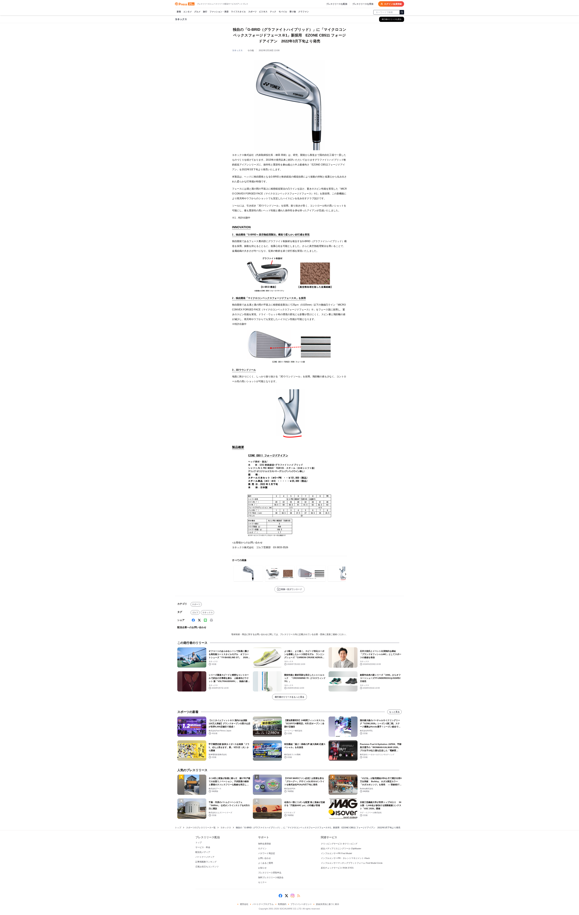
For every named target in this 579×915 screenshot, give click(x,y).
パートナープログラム (263, 904)
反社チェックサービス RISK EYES (337, 868)
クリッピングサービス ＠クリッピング (339, 843)
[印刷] (211, 620)
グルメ (197, 11)
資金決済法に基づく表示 (327, 904)
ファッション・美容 (219, 11)
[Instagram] (292, 896)
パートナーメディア (204, 857)
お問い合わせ (264, 858)
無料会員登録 (264, 843)
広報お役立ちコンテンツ (207, 866)
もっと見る (394, 712)
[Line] (205, 620)
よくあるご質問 (265, 863)
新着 (179, 11)
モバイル (283, 11)
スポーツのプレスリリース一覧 (201, 827)
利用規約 (282, 904)
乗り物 (293, 11)
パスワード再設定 (266, 853)
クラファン (303, 11)
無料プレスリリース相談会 (270, 877)
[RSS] (298, 896)
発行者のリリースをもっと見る (289, 697)
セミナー (262, 882)
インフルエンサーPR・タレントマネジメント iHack (345, 858)
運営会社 (244, 904)
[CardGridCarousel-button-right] (345, 574)
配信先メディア (202, 852)
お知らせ (262, 868)
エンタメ (187, 11)
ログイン (262, 848)
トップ (178, 827)
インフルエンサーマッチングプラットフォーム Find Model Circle (352, 863)
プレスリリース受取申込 (269, 872)
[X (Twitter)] (199, 620)
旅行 (205, 11)
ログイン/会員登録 (393, 4)
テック (273, 11)
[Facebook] (193, 620)
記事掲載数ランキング (206, 862)
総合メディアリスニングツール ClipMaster (341, 848)
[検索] (402, 12)
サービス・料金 (202, 847)
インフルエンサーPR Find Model (336, 853)
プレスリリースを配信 (336, 4)
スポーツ (252, 11)
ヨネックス (237, 50)
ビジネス (263, 11)
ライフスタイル (238, 11)
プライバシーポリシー (301, 904)
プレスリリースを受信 (362, 4)
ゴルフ (195, 612)
